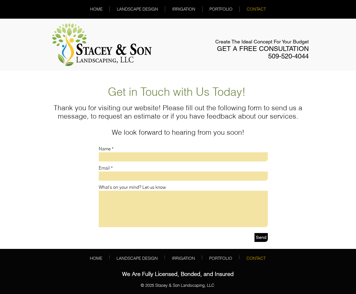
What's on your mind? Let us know (132, 187)
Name (105, 148)
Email (104, 168)
